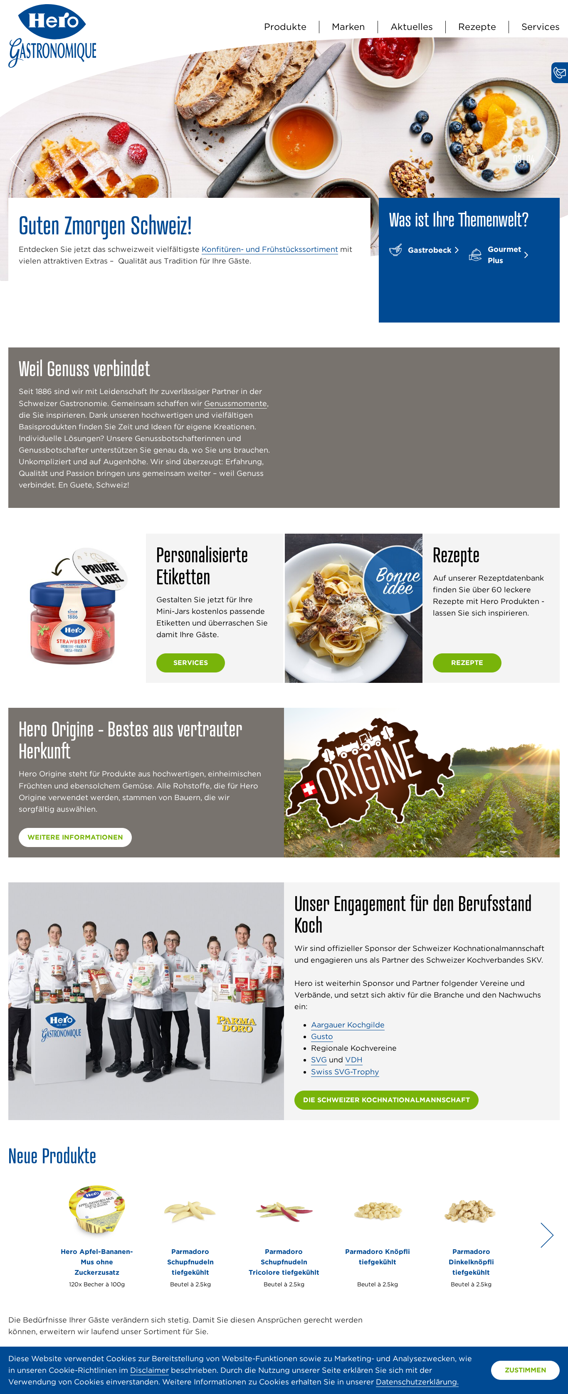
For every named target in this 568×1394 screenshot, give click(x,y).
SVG (319, 1059)
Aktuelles (411, 26)
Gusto (322, 1036)
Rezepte (477, 26)
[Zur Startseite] (52, 65)
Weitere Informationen (75, 837)
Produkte (285, 26)
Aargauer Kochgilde (348, 1024)
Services (540, 26)
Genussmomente (235, 403)
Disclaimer (149, 1370)
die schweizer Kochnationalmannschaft (386, 1100)
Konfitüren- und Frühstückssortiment (270, 249)
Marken (348, 26)
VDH (354, 1059)
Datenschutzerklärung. (417, 1381)
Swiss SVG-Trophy (345, 1071)
